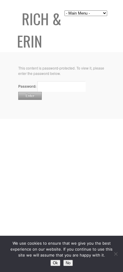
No (68, 263)
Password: (27, 86)
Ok (55, 263)
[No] (116, 254)
